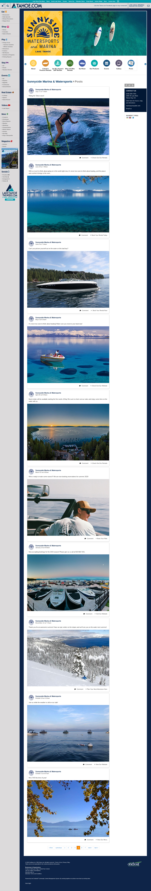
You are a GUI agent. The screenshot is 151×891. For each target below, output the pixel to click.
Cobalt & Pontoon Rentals (45, 69)
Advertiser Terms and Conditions (33, 873)
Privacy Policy (66, 862)
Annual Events (7, 86)
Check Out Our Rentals (99, 158)
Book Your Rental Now (99, 310)
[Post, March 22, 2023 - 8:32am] (68, 507)
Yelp (132, 85)
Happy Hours (6, 21)
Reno (105, 1)
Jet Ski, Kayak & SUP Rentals (57, 69)
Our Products (94, 69)
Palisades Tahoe (80, 1)
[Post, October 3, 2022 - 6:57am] (68, 808)
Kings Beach (89, 1)
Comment (85, 158)
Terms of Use (58, 862)
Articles (5, 131)
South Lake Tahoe (56, 1)
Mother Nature (6, 129)
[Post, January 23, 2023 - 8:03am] (68, 582)
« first (51, 848)
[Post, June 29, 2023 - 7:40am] (68, 204)
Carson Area (111, 1)
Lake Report (6, 108)
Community (6, 84)
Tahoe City (71, 1)
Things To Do (6, 42)
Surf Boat (82, 69)
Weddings (5, 125)
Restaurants (6, 14)
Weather (5, 123)
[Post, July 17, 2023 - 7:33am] (68, 126)
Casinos (5, 50)
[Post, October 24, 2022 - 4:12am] (68, 733)
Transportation (7, 127)
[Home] (27, 5)
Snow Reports (6, 121)
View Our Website (101, 764)
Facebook (5, 174)
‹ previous (58, 848)
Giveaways (6, 119)
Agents (5, 97)
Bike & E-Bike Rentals (70, 69)
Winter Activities (8, 46)
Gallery (118, 69)
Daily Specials (6, 17)
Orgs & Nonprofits (8, 135)
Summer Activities (9, 44)
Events (106, 69)
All (3, 65)
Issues (4, 146)
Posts (131, 69)
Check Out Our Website (99, 386)
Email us (129, 108)
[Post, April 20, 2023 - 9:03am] (68, 432)
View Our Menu (102, 840)
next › (90, 848)
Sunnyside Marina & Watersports (49, 81)
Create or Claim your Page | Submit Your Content (37, 868)
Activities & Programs (8, 54)
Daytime (5, 80)
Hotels (4, 67)
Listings (5, 95)
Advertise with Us (29, 872)
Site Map (5, 133)
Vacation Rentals (7, 69)
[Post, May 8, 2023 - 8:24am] (68, 354)
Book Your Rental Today (99, 235)
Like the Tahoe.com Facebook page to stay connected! (110, 5)
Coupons (5, 117)
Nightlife (5, 82)
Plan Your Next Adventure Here (97, 689)
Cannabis (5, 31)
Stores (4, 29)
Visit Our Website (101, 614)
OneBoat (35, 878)
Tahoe (48, 1)
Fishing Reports (7, 56)
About (33, 69)
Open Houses (6, 99)
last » (96, 848)
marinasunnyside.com (133, 106)
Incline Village (98, 1)
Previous (27, 64)
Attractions (6, 48)
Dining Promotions (8, 18)
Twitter (5, 181)
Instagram (6, 179)
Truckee (65, 1)
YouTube (5, 176)
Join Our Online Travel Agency (33, 870)
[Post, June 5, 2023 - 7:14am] (68, 279)
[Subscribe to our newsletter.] (10, 192)
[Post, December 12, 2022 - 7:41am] (68, 658)
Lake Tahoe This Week (39, 1)
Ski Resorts (6, 52)
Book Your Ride (102, 538)
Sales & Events (7, 33)
